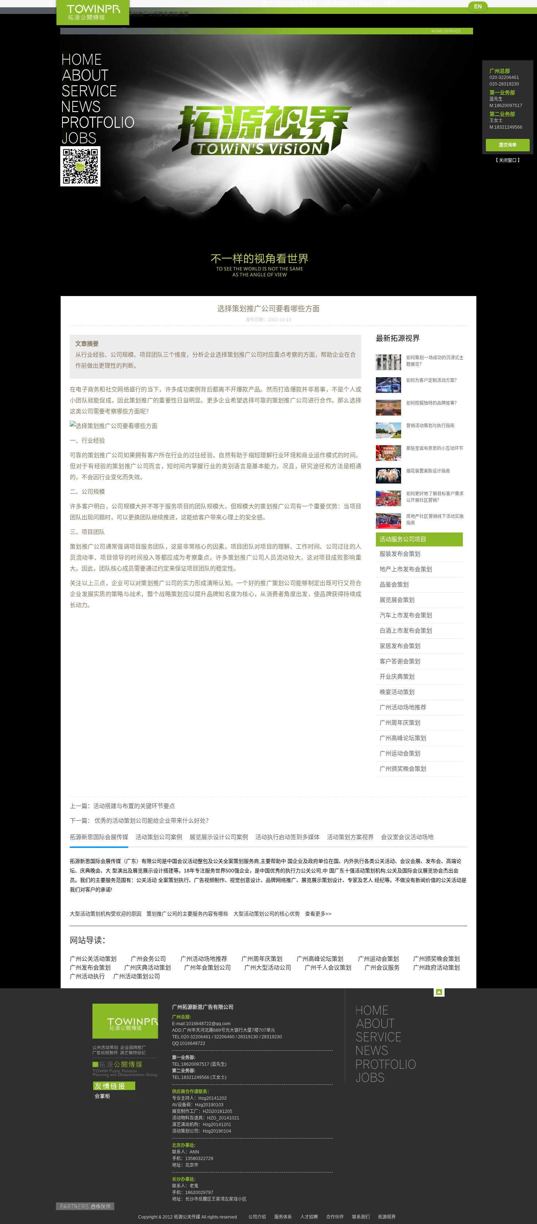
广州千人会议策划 (328, 968)
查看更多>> (318, 914)
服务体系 (308, 3)
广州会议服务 (382, 968)
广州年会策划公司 (207, 968)
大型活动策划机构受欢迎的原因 (105, 914)
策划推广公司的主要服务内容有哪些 (187, 914)
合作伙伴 (335, 1217)
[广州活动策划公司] (93, 13)
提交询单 (508, 145)
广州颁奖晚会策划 (403, 769)
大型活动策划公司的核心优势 (266, 914)
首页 (267, 3)
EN (478, 6)
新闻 (100, 106)
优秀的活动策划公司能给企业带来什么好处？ (152, 821)
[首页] (392, 1009)
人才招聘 (309, 1217)
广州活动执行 (87, 976)
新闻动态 (363, 3)
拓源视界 (409, 3)
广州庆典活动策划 (147, 968)
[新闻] (392, 1050)
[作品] (392, 1063)
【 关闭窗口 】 (508, 160)
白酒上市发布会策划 (406, 631)
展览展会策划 (397, 600)
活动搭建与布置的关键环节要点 (134, 806)
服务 (100, 90)
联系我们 (361, 1217)
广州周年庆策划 (400, 723)
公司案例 (386, 3)
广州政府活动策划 (436, 968)
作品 (100, 122)
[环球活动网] (114, 1096)
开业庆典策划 (397, 677)
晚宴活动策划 (397, 692)
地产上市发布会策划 (406, 569)
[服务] (392, 1036)
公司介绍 (285, 3)
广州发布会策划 (90, 968)
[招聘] (392, 1077)
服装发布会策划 (400, 554)
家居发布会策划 (400, 646)
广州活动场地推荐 (403, 707)
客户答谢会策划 (400, 661)
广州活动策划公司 (136, 976)
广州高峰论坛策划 (403, 738)
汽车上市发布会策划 (406, 615)
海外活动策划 (336, 3)
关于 (100, 75)
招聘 (100, 137)
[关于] (392, 1023)
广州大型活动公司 (267, 968)
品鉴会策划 (394, 584)
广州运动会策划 (400, 753)
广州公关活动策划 (93, 959)
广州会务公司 (148, 959)
